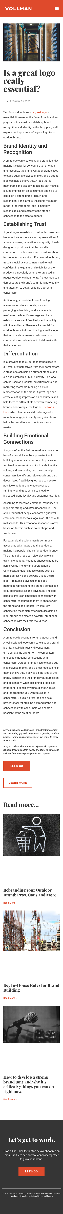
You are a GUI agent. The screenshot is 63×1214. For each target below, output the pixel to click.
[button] (56, 8)
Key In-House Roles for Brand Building (31, 987)
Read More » (10, 902)
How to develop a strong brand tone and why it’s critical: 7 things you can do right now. (28, 1084)
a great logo (40, 112)
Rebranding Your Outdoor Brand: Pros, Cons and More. (30, 892)
